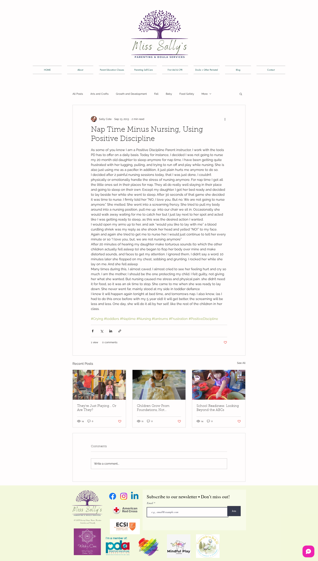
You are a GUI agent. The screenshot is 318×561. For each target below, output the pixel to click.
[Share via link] (119, 331)
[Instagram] (123, 496)
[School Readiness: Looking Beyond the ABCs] (218, 385)
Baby (169, 93)
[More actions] (225, 119)
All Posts (78, 93)
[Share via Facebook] (92, 331)
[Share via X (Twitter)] (101, 331)
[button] (241, 93)
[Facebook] (112, 496)
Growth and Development (131, 93)
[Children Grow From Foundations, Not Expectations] (159, 385)
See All (241, 362)
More (205, 93)
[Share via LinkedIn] (110, 331)
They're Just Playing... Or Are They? (96, 408)
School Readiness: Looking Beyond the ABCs (218, 408)
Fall (156, 93)
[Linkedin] (134, 496)
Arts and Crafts (99, 93)
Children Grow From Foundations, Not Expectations (153, 408)
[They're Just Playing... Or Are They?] (99, 385)
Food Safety (186, 93)
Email (150, 503)
